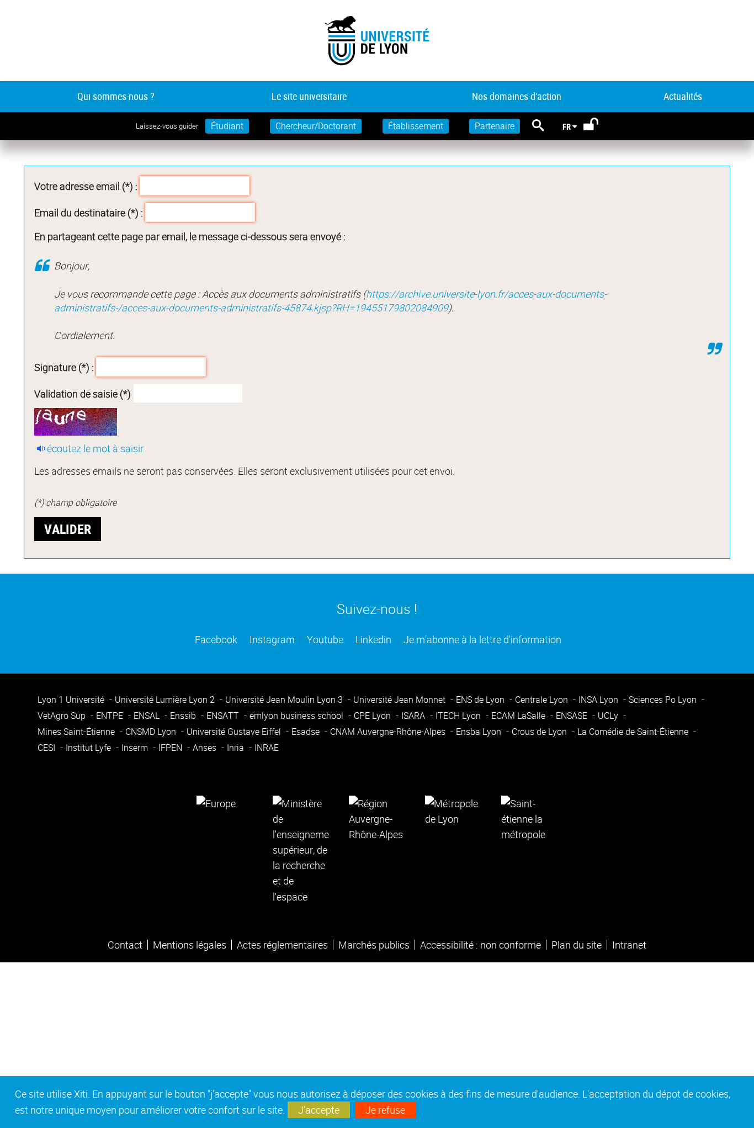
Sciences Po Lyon (664, 699)
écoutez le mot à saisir (95, 448)
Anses (206, 748)
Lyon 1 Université (72, 699)
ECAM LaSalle (519, 715)
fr (566, 126)
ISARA (414, 715)
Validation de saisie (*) (82, 393)
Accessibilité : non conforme (480, 944)
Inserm (135, 748)
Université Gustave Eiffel (235, 731)
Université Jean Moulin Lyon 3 (285, 699)
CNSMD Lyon (151, 731)
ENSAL (148, 715)
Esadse (306, 731)
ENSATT (223, 715)
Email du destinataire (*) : (88, 212)
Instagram (271, 639)
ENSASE (573, 715)
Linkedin (372, 639)
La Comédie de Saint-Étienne (634, 731)
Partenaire (494, 126)
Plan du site (576, 944)
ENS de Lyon (481, 699)
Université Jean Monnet (400, 699)
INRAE (266, 748)
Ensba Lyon (479, 731)
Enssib (184, 715)
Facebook (215, 639)
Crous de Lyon (540, 731)
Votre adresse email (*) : (85, 186)
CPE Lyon (373, 715)
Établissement (415, 126)
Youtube (324, 639)
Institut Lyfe (89, 748)
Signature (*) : (64, 367)
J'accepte (318, 1109)
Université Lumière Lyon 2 (166, 699)
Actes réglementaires (282, 944)
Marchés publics (374, 944)
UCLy (609, 715)
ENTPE (110, 715)
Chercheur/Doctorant (315, 126)
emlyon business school (297, 715)
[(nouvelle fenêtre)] (301, 848)
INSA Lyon (599, 699)
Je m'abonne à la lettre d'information (481, 639)
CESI (47, 748)
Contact (125, 944)
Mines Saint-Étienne (77, 731)
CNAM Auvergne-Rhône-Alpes (389, 731)
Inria (236, 748)
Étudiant (227, 126)
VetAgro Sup (63, 715)
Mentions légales (189, 944)
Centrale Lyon (542, 699)
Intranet (629, 944)
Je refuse (385, 1109)
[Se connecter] (598, 126)
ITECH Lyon (459, 715)
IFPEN (171, 748)
